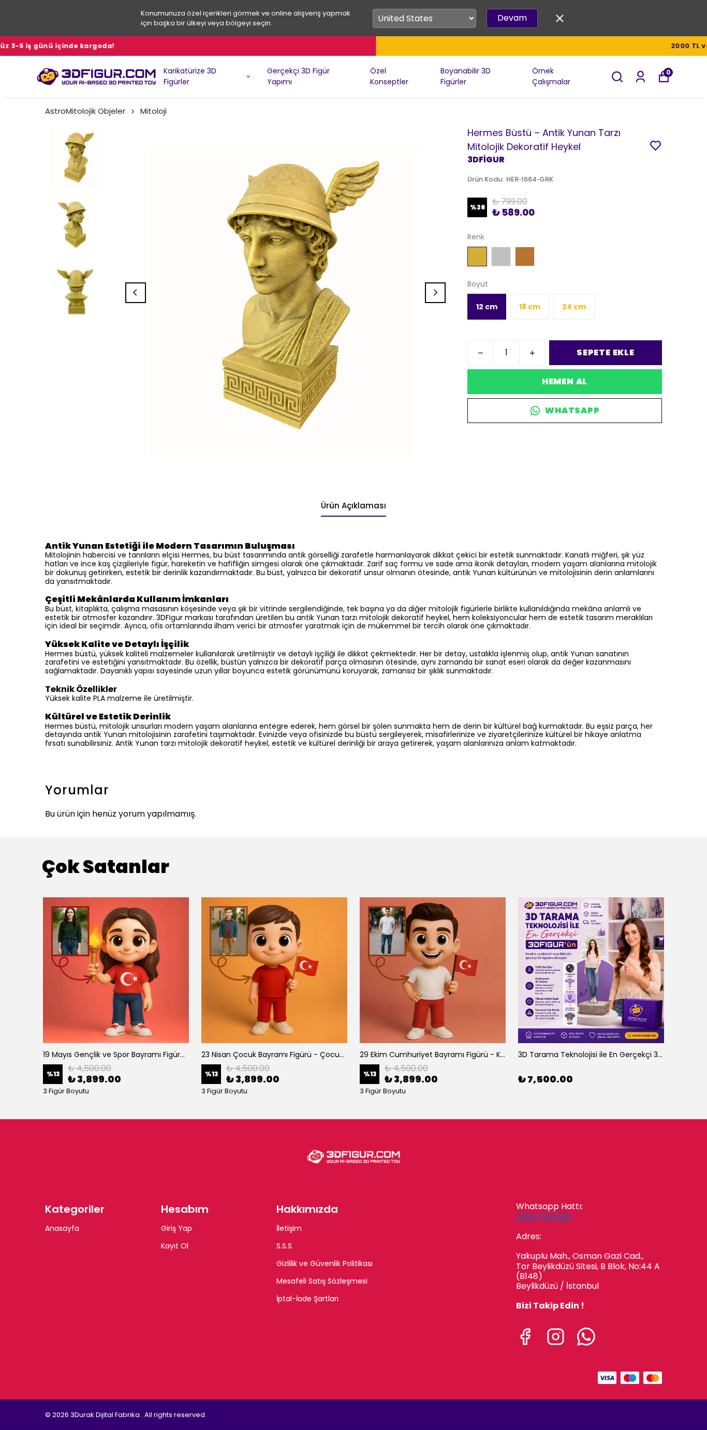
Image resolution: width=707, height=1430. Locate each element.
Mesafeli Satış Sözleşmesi (321, 1281)
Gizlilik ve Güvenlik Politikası (324, 1263)
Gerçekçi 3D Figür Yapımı (298, 76)
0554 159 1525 (543, 1217)
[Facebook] (525, 1337)
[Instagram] (556, 1337)
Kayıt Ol (174, 1246)
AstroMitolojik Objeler (85, 111)
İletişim (289, 1228)
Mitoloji (153, 111)
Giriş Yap (176, 1228)
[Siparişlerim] (640, 76)
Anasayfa (62, 1228)
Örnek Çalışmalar (551, 76)
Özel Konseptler (389, 76)
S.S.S (284, 1246)
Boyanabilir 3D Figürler (465, 76)
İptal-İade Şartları (307, 1298)
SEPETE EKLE (606, 352)
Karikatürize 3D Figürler (190, 76)
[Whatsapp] (586, 1337)
